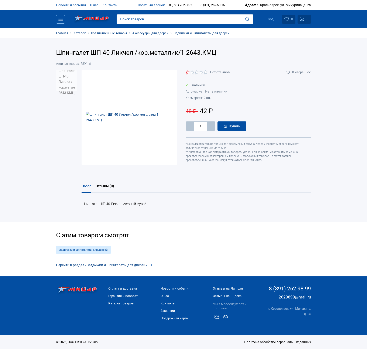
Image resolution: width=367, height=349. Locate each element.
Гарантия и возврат (123, 296)
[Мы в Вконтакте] (216, 318)
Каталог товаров (121, 303)
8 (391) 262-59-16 (212, 5)
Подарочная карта (174, 318)
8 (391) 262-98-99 (181, 5)
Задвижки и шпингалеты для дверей (83, 249)
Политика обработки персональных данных (277, 342)
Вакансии (168, 311)
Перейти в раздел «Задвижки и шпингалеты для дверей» (101, 265)
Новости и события (71, 5)
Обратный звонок (151, 5)
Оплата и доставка (122, 288)
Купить (234, 126)
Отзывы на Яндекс (227, 296)
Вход (270, 19)
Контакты (110, 5)
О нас (94, 5)
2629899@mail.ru (295, 297)
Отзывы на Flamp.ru (228, 288)
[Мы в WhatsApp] (225, 318)
